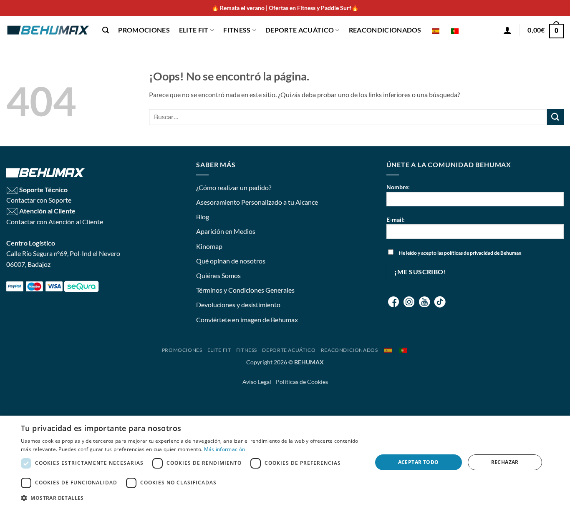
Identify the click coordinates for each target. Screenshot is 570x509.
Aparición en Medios (225, 231)
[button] (105, 30)
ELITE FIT (194, 30)
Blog (202, 217)
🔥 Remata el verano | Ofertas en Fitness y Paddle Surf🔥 (285, 7)
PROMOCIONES (144, 30)
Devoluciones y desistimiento (238, 304)
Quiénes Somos (218, 275)
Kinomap (209, 246)
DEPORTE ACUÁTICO (299, 30)
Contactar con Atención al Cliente (54, 222)
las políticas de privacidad (465, 253)
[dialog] (285, 462)
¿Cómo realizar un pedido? (233, 187)
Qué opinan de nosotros (230, 261)
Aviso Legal (256, 381)
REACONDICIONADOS (385, 30)
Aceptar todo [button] (418, 462)
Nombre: (398, 187)
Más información (224, 449)
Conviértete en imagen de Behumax (247, 319)
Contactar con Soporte (38, 200)
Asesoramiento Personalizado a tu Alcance (257, 202)
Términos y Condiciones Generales (245, 290)
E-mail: (395, 219)
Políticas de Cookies (302, 381)
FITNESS (236, 30)
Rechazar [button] (505, 462)
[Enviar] (555, 117)
